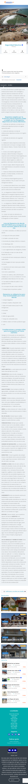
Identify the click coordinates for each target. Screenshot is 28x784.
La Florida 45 (6, 655)
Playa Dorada (14, 718)
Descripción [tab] (3, 85)
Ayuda (12, 780)
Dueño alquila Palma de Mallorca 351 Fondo (14, 639)
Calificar (22, 52)
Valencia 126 (6, 610)
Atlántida (14, 717)
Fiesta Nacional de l (12, 692)
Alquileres (5, 609)
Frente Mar (14, 728)
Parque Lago (14, 725)
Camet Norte (14, 715)
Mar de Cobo (14, 723)
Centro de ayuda (14, 741)
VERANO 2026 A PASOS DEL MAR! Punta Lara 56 (14, 623)
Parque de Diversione (13, 685)
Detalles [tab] (10, 85)
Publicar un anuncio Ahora (14, 743)
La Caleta (14, 722)
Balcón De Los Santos (13, 663)
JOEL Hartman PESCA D (15, 677)
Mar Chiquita (14, 726)
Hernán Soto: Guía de (14, 670)
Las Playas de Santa (13, 699)
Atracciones (17, 665)
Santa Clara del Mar (12, 667)
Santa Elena (14, 720)
